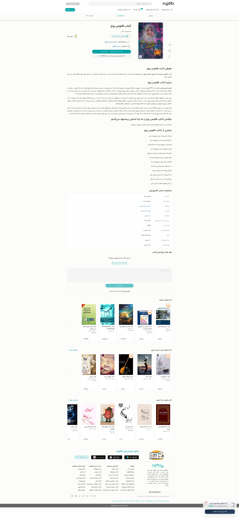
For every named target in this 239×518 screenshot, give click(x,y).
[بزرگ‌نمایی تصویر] (140, 56)
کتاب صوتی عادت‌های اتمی (110, 490)
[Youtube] (87, 496)
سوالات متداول (129, 501)
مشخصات (120, 16)
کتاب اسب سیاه (113, 475)
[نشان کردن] (170, 57)
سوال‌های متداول (129, 475)
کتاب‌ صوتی (97, 472)
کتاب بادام (115, 469)
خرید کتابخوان (130, 481)
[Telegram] (91, 496)
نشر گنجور (148, 216)
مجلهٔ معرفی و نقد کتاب (127, 490)
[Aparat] (76, 496)
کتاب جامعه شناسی (95, 478)
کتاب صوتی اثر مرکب (112, 487)
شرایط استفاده (140, 501)
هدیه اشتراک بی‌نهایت (127, 487)
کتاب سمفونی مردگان (112, 481)
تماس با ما (131, 469)
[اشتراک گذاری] (170, 45)
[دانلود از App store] (115, 457)
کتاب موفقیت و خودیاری (94, 484)
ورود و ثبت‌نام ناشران (163, 501)
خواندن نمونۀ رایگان (118, 36)
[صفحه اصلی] (168, 3)
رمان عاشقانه (97, 469)
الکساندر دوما (81, 484)
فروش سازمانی (130, 478)
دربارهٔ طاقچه (130, 472)
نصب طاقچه (70, 10)
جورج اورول (82, 481)
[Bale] (95, 496)
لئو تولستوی (81, 487)
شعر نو (149, 206)
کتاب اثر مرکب (114, 478)
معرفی (150, 16)
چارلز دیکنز (82, 475)
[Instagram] (72, 496)
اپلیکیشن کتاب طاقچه (127, 484)
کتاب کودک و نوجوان (95, 490)
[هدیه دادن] (170, 51)
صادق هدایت (81, 469)
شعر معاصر (143, 206)
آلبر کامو (82, 472)
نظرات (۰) (89, 16)
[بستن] (206, 502)
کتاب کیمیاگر (114, 472)
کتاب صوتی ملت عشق (111, 484)
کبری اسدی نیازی (146, 211)
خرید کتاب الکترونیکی (111, 51)
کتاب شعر (98, 481)
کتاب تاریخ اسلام (96, 487)
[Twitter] (80, 496)
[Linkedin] (83, 496)
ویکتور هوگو (81, 490)
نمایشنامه (98, 475)
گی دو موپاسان (81, 478)
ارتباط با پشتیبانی (117, 501)
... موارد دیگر (82, 457)
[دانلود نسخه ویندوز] (98, 457)
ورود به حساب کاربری (73, 4)
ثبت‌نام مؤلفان (150, 501)
